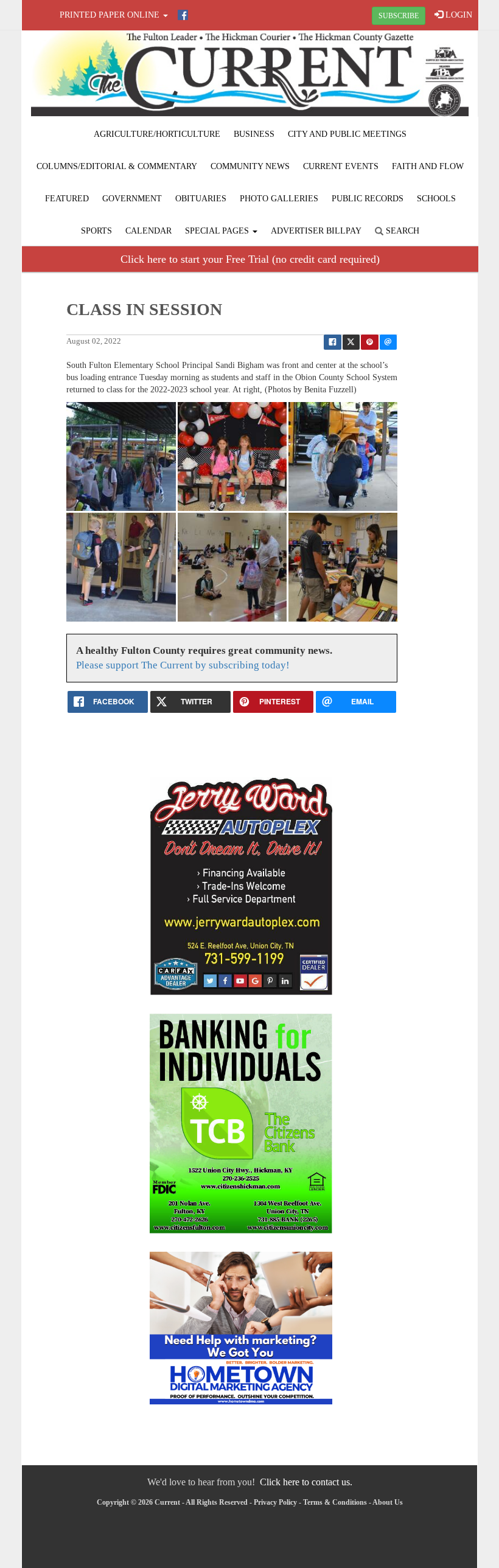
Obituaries (200, 198)
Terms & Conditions (335, 1502)
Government (132, 198)
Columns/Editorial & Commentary (117, 166)
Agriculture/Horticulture (157, 134)
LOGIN (457, 14)
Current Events (341, 166)
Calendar (148, 230)
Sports (96, 230)
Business (254, 134)
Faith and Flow (428, 166)
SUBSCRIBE (399, 16)
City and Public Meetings (347, 134)
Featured (67, 198)
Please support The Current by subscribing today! (183, 665)
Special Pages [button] (218, 230)
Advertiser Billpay (316, 230)
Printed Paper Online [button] (111, 14)
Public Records (367, 198)
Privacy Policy (275, 1502)
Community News (250, 166)
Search (401, 230)
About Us (387, 1502)
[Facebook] (183, 15)
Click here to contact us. (306, 1482)
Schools (436, 198)
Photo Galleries (279, 198)
